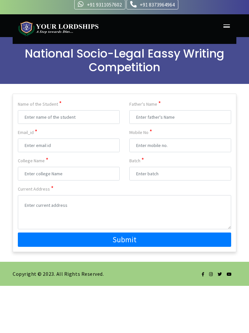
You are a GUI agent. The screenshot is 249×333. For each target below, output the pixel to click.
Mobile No (140, 131)
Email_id (27, 131)
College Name (33, 160)
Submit (124, 239)
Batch (136, 160)
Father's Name (145, 103)
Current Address (35, 188)
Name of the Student (40, 103)
